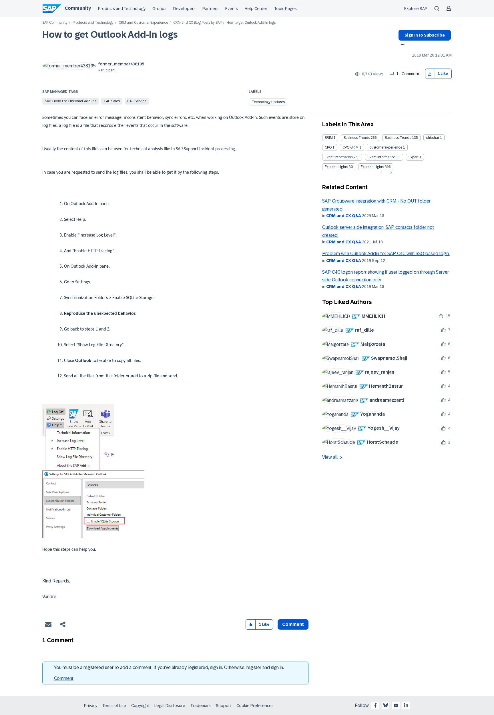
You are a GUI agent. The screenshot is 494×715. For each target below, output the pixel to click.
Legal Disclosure (169, 705)
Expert (414, 157)
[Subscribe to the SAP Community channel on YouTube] (396, 705)
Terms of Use (114, 705)
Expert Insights (336, 167)
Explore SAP (415, 8)
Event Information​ (382, 157)
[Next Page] (391, 172)
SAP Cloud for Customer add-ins (70, 101)
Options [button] (402, 45)
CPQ (328, 147)
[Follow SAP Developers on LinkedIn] (406, 705)
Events (231, 8)
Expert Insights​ (372, 167)
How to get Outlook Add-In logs (110, 34)
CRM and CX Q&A (343, 215)
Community (78, 8)
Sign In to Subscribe (425, 35)
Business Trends (357, 138)
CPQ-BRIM (350, 147)
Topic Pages (285, 8)
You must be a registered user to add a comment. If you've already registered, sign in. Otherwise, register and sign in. (169, 667)
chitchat (432, 138)
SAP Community (54, 23)
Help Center (256, 8)
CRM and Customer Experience (143, 23)
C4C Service (136, 101)
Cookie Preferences (255, 705)
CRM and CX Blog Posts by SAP (197, 23)
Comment (63, 678)
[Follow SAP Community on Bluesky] (385, 705)
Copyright (140, 705)
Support (223, 705)
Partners (210, 8)
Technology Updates (268, 102)
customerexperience (385, 147)
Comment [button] (293, 624)
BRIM (329, 138)
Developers (184, 8)
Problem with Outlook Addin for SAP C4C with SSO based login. (386, 253)
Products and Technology (122, 8)
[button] (429, 74)
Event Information (339, 157)
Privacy (90, 705)
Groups (159, 8)
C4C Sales (112, 101)
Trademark (200, 705)
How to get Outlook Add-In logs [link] (251, 23)
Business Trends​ (398, 138)
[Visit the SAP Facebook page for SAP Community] (375, 705)
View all (330, 457)
